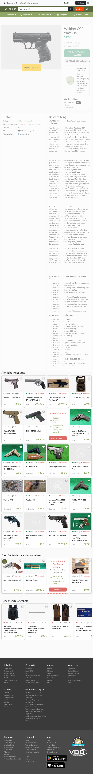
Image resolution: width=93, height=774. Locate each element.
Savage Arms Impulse (32, 682)
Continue (81, 3)
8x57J (6, 702)
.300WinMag (9, 697)
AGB (48, 740)
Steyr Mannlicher (52, 675)
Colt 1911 (29, 678)
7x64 (6, 700)
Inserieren (79, 9)
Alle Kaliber (8, 750)
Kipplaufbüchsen (73, 671)
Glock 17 (28, 673)
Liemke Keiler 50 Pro (32, 675)
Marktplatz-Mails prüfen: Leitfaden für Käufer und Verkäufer (34, 695)
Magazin (63, 14)
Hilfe (27, 740)
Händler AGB (51, 743)
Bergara (49, 680)
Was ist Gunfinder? (31, 745)
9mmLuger (8, 704)
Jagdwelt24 (8, 669)
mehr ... (6, 682)
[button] (86, 9)
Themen (7, 752)
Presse (27, 759)
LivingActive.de (9, 673)
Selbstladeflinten (73, 673)
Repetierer (71, 669)
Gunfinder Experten (32, 747)
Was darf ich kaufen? (35, 124)
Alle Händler (8, 747)
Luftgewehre (72, 675)
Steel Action (50, 678)
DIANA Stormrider (31, 680)
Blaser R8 (28, 669)
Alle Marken (8, 740)
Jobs (27, 754)
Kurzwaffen (29, 121)
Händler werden (31, 743)
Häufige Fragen (51, 752)
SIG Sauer (49, 671)
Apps (27, 757)
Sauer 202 (29, 671)
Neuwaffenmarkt (10, 757)
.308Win (7, 693)
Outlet (6, 754)
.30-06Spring (9, 695)
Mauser (49, 669)
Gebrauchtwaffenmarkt (12, 759)
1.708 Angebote (69, 107)
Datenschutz (50, 745)
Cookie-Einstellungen (53, 747)
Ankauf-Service (30, 750)
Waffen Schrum (9, 675)
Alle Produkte (9, 745)
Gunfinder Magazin (32, 752)
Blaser (48, 673)
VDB (6, 678)
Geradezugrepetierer (75, 680)
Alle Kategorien (9, 743)
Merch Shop (29, 761)
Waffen (20, 121)
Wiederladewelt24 (10, 680)
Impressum (50, 750)
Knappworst (69, 102)
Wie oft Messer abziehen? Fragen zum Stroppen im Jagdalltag (34, 711)
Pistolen (70, 678)
